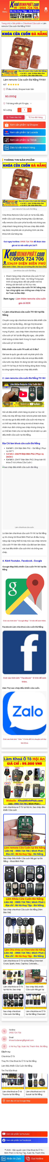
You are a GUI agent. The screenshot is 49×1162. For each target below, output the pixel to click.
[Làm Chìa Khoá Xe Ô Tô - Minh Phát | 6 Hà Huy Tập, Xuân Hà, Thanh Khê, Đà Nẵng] (24, 10)
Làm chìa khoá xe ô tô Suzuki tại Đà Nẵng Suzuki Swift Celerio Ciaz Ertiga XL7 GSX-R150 (35, 1093)
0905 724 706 (26, 242)
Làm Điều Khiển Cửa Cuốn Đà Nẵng (16, 1066)
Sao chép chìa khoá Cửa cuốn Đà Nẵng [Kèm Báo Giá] (11, 1013)
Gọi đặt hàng (37, 117)
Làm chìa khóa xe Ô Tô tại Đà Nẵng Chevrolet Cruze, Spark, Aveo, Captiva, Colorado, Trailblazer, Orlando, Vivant (36, 1013)
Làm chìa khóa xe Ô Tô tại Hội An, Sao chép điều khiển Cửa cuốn (13, 988)
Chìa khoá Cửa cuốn (32, 23)
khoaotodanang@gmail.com (21, 1040)
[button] (4, 10)
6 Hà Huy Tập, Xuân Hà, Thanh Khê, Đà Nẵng (28, 1046)
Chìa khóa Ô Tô (8, 1056)
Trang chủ (5, 23)
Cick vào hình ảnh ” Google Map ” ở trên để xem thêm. (24, 621)
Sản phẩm (16, 23)
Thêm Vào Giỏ (15, 117)
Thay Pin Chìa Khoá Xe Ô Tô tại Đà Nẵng (18, 1061)
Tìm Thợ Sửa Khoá (9, 1070)
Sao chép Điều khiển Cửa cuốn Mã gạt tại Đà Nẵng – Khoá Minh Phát (35, 988)
